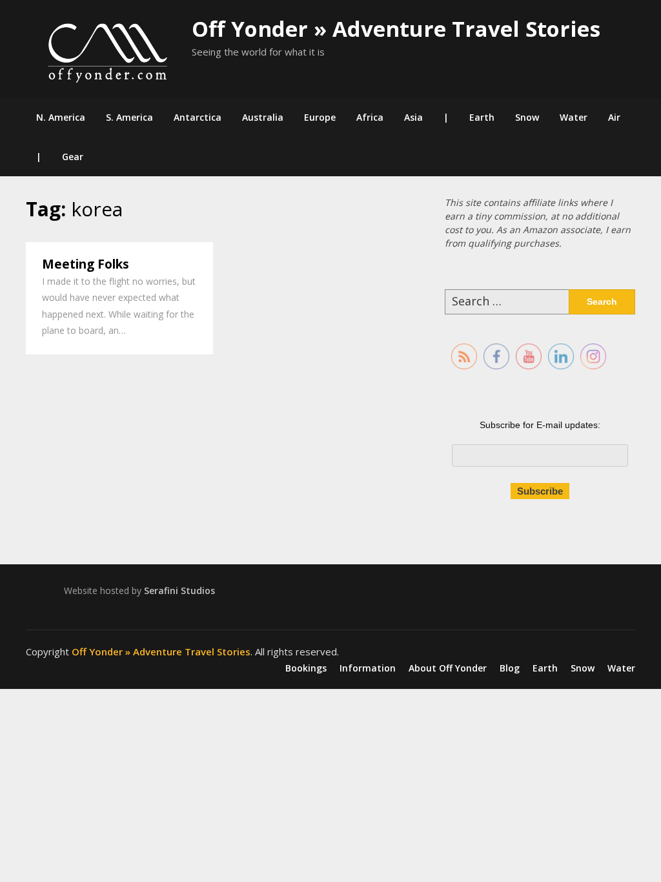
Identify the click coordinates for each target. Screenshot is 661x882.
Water (573, 117)
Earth (481, 117)
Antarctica (197, 117)
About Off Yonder (448, 668)
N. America (60, 117)
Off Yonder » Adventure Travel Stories (396, 28)
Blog (510, 668)
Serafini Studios (179, 590)
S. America (129, 117)
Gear (72, 156)
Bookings (306, 668)
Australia (262, 117)
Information (368, 668)
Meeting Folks (85, 264)
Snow (527, 117)
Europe (320, 117)
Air (614, 117)
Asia (413, 117)
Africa (369, 117)
